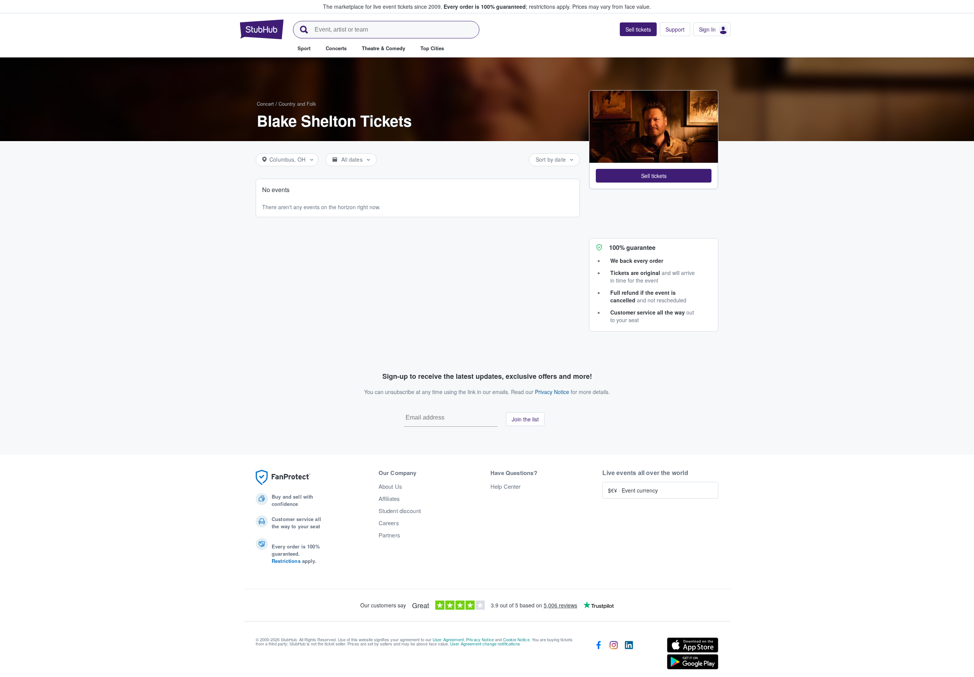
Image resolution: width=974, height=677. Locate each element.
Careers (389, 523)
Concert (265, 103)
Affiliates (389, 499)
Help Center (505, 486)
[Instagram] (613, 654)
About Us (390, 486)
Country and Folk (297, 103)
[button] (653, 176)
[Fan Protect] (283, 477)
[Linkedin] (628, 654)
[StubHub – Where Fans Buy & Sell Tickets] (262, 29)
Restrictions (286, 560)
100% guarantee (632, 247)
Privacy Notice (552, 392)
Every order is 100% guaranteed (507, 6)
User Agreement (448, 639)
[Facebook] (598, 654)
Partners (389, 535)
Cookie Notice (516, 639)
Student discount (400, 511)
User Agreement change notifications (485, 643)
